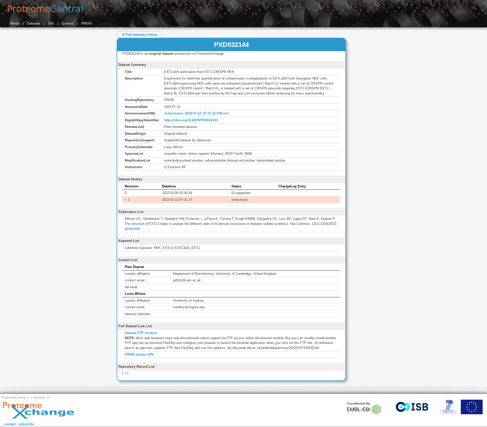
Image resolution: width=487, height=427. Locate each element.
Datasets (33, 23)
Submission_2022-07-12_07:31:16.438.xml (196, 113)
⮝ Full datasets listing (139, 34)
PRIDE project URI (139, 354)
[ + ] (125, 373)
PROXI (86, 23)
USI (51, 23)
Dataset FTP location (141, 333)
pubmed (132, 228)
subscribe (26, 424)
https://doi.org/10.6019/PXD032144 (191, 120)
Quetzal (68, 23)
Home (14, 23)
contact (10, 424)
